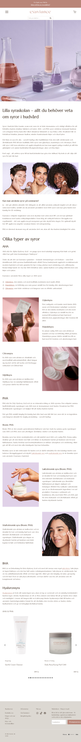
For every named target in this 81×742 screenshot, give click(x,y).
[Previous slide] (5, 645)
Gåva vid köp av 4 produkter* (40, 5)
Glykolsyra (9, 282)
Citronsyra (9, 288)
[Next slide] (76, 645)
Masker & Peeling (49, 661)
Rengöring (8, 661)
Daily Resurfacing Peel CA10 (55, 665)
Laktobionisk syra (38, 453)
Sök (50, 18)
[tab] (28, 677)
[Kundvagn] (75, 12)
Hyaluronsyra (8, 593)
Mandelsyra (9, 285)
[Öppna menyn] (6, 12)
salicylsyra (66, 568)
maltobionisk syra (55, 453)
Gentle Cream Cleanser (14, 665)
